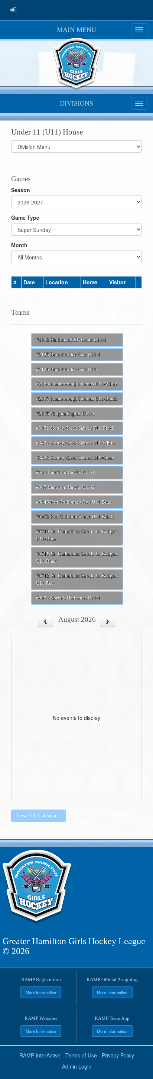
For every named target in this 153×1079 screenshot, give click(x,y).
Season (20, 190)
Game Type (25, 217)
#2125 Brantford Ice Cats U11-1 (68, 354)
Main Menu (76, 29)
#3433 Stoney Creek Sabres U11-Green (75, 458)
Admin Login (76, 1066)
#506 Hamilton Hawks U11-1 (65, 472)
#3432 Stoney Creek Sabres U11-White (75, 443)
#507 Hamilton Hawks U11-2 (65, 487)
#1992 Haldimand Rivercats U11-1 (71, 339)
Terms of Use (81, 1055)
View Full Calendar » (38, 815)
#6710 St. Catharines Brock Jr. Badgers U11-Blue (77, 535)
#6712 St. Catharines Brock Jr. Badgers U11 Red (77, 579)
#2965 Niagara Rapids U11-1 (65, 413)
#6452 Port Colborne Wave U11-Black (75, 516)
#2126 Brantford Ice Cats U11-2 (68, 369)
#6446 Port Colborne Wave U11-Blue (73, 502)
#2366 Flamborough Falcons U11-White (76, 384)
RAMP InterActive (40, 1055)
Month (19, 245)
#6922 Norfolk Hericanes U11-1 (68, 598)
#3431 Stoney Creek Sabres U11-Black (75, 428)
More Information (41, 992)
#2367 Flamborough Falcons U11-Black (76, 398)
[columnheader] (17, 282)
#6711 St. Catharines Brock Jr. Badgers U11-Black (77, 557)
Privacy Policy (118, 1055)
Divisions (76, 103)
